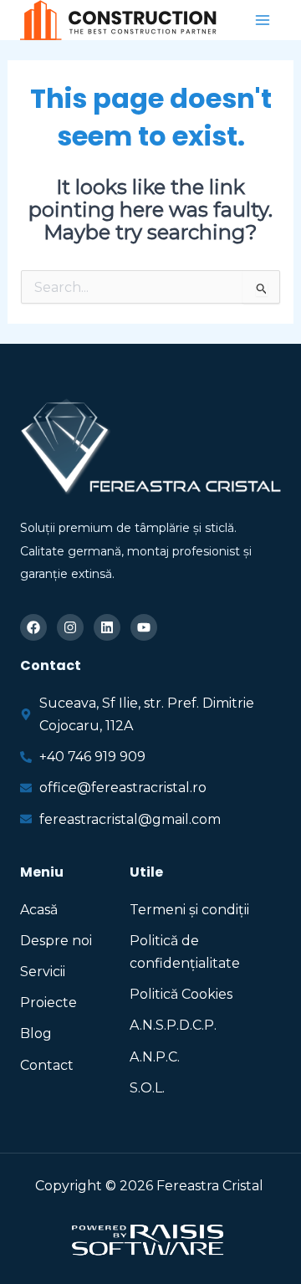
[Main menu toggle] (262, 20)
